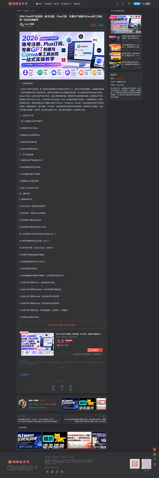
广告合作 (63, 457)
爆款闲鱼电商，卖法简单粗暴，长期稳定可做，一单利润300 (131, 55)
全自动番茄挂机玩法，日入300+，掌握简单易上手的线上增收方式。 (131, 47)
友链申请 (48, 457)
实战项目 (26, 11)
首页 (19, 11)
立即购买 (95, 350)
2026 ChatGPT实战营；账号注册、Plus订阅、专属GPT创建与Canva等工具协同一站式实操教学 (60, 18)
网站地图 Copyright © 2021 (53, 460)
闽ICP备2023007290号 (51, 467)
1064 (36, 404)
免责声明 (55, 457)
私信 (101, 25)
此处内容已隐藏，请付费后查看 (62, 325)
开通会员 (147, 4)
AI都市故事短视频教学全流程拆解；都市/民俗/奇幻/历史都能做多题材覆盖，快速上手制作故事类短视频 (131, 39)
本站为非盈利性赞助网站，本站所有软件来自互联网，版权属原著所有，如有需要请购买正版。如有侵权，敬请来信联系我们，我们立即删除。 (70, 461)
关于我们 (71, 457)
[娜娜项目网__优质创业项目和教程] (18, 462)
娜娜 (26, 24)
